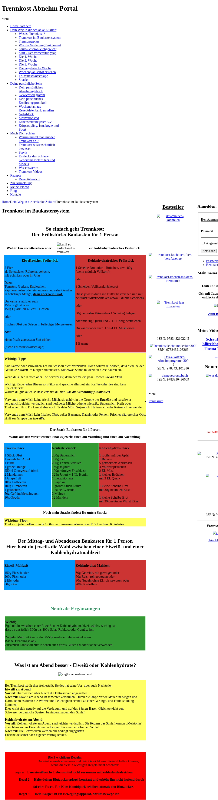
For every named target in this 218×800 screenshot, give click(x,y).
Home (6, 202)
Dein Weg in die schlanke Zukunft (33, 202)
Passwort (207, 231)
